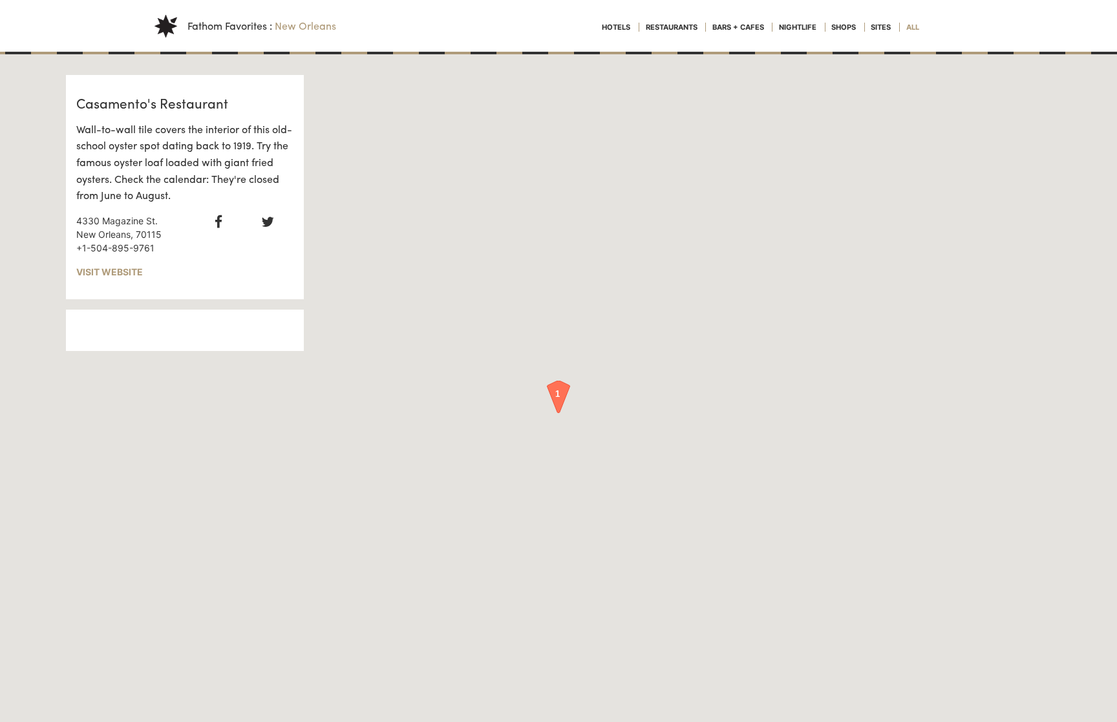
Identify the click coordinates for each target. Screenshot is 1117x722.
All (912, 27)
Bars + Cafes (739, 27)
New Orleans (305, 25)
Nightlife (798, 27)
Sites (882, 27)
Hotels (617, 27)
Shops (844, 27)
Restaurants (672, 27)
